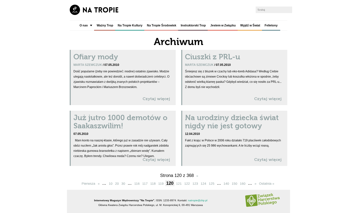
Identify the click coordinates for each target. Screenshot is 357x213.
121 (179, 183)
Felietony (271, 25)
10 (110, 183)
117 (145, 183)
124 (203, 183)
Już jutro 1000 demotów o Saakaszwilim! (120, 121)
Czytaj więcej (156, 98)
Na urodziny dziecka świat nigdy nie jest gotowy (232, 121)
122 (187, 183)
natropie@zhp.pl (197, 200)
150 (234, 183)
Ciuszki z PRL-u (212, 56)
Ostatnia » (266, 183)
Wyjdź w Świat (250, 25)
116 (137, 183)
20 (117, 183)
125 (211, 183)
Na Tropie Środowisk (161, 25)
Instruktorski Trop (193, 25)
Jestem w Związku (223, 25)
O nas (84, 25)
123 (195, 183)
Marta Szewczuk (88, 64)
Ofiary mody (95, 56)
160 (242, 183)
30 (123, 183)
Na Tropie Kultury (130, 25)
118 (153, 183)
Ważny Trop (105, 25)
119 (161, 183)
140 (226, 183)
